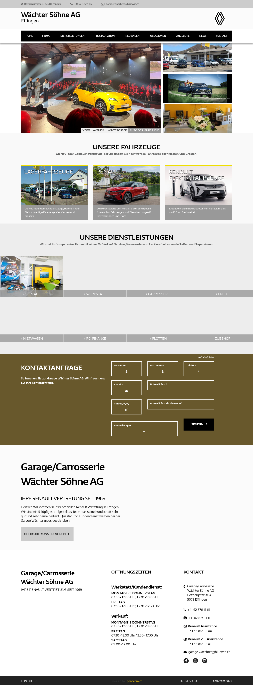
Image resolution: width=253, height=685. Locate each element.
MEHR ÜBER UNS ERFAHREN (45, 534)
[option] (91, 88)
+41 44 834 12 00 (200, 631)
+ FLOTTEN (158, 339)
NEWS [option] (86, 130)
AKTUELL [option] (99, 130)
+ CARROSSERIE (158, 294)
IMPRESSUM (188, 681)
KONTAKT (28, 681)
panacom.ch (134, 681)
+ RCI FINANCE (95, 339)
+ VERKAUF (31, 294)
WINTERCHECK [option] (117, 130)
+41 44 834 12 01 (199, 644)
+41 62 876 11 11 (199, 618)
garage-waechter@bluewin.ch (209, 652)
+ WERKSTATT (95, 294)
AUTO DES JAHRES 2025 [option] (144, 130)
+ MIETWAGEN (31, 339)
